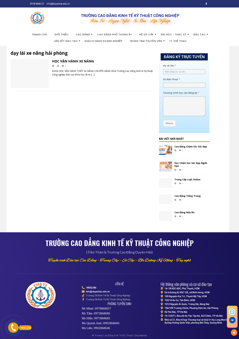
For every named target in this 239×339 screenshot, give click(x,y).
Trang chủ (39, 34)
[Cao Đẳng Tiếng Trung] (165, 199)
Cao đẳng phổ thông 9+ (114, 34)
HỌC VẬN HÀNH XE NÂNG (73, 61)
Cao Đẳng (83, 34)
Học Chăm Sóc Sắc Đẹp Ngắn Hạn (190, 164)
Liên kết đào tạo (66, 41)
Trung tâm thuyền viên (146, 41)
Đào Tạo (199, 34)
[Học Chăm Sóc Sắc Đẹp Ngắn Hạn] (165, 166)
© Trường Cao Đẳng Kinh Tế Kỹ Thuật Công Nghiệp (119, 335)
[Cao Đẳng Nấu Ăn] (165, 216)
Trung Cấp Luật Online (187, 179)
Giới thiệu (61, 34)
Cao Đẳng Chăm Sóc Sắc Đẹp (190, 146)
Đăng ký (169, 123)
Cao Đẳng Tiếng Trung (187, 195)
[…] (92, 74)
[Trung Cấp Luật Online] (165, 183)
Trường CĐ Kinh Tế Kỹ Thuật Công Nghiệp (108, 295)
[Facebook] (206, 3)
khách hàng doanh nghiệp (103, 41)
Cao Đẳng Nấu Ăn (184, 212)
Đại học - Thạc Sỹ (173, 34)
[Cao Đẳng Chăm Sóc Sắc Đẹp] (165, 150)
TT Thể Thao (177, 41)
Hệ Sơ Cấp (146, 34)
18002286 (25, 327)
